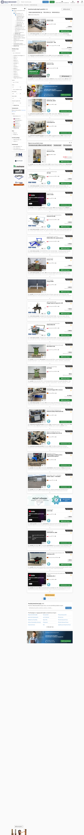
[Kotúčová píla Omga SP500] (37, 286)
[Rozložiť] (50, 38)
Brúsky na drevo (19, 32)
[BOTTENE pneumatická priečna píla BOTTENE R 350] (37, 351)
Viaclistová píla (20, 20)
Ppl (44, 624)
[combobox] (19, 116)
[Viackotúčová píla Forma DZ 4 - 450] (37, 47)
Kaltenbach (16, 76)
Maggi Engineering (18, 77)
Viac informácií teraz (66, 500)
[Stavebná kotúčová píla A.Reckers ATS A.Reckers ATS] (37, 559)
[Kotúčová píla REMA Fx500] (37, 25)
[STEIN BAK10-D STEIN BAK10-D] (37, 127)
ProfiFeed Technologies (19, 55)
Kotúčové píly (20, 15)
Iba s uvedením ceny (17, 89)
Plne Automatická (68, 145)
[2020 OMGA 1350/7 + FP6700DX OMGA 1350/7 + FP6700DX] (37, 481)
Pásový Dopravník (62, 614)
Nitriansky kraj (18, 120)
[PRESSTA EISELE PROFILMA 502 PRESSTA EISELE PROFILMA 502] (37, 416)
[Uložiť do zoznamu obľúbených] (71, 21)
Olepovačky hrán (19, 28)
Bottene (16, 60)
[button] (82, 2)
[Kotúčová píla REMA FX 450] (37, 69)
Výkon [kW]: (14, 96)
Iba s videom (17, 148)
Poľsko (17, 123)
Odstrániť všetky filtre (34, 14)
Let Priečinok (46, 617)
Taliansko (17, 126)
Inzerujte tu (19, 826)
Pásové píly (19, 22)
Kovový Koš (45, 614)
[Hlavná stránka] (11, 4)
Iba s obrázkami (18, 146)
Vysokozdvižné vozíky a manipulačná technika (19, 44)
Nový (15, 132)
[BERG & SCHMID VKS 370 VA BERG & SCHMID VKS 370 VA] (37, 438)
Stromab (16, 66)
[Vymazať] (41, 12)
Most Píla (45, 619)
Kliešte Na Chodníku (32, 619)
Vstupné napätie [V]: (16, 100)
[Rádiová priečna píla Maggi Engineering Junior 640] (37, 308)
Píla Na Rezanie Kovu (63, 619)
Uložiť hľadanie (50, 595)
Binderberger (17, 69)
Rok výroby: (14, 91)
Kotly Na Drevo (31, 624)
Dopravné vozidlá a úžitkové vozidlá (19, 38)
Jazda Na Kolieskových (33, 617)
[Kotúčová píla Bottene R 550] (37, 156)
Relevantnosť (67, 9)
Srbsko (17, 121)
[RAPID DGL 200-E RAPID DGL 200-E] (37, 105)
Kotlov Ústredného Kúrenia (34, 622)
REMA (16, 57)
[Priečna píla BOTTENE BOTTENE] (37, 373)
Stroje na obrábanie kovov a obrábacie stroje (19, 35)
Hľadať (46, 2)
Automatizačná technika (18, 41)
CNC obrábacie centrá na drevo (20, 30)
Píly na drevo (19, 13)
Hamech (16, 74)
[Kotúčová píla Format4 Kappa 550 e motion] (37, 394)
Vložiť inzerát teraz (65, 94)
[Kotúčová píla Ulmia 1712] (37, 264)
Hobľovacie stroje (20, 26)
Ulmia (15, 58)
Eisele (15, 71)
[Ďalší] (44, 25)
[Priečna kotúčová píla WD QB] (37, 177)
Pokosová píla (20, 23)
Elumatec (16, 63)
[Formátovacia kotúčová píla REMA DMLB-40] (37, 329)
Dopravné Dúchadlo (32, 614)
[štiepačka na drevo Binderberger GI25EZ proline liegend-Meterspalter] (37, 459)
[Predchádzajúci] (28, 25)
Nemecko (18, 125)
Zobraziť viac (50, 627)
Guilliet (16, 73)
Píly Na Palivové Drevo (63, 622)
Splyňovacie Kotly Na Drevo (64, 624)
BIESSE (15, 68)
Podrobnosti (66, 76)
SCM (15, 65)
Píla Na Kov (60, 617)
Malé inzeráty (17, 139)
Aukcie (15, 141)
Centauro (16, 61)
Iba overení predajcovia (19, 149)
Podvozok (45, 622)
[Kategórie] (18, 2)
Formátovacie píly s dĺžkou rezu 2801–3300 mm (20, 18)
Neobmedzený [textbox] (17, 116)
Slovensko (17, 118)
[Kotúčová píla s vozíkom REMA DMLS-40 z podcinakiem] (37, 243)
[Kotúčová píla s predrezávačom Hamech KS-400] (37, 221)
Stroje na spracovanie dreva (19, 11)
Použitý (15, 134)
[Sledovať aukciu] (71, 64)
